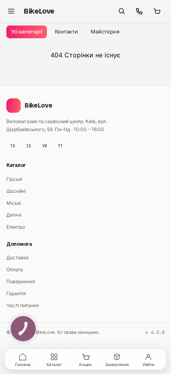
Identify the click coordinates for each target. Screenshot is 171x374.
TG (12, 146)
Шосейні (16, 191)
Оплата (14, 269)
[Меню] (11, 11)
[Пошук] (122, 11)
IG (28, 146)
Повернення (20, 281)
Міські (13, 203)
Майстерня (105, 31)
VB (44, 146)
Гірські (14, 179)
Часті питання (22, 305)
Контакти (66, 31)
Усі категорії (26, 31)
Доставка (17, 257)
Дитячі (13, 215)
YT (60, 146)
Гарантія (16, 293)
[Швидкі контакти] (139, 11)
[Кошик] (157, 11)
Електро (15, 227)
